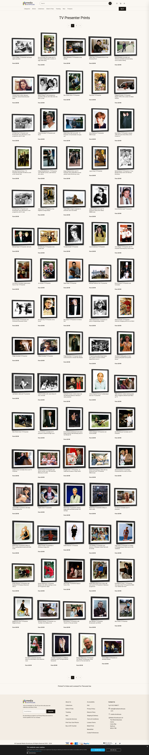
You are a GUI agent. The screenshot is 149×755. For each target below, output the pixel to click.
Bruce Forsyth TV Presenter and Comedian (123, 284)
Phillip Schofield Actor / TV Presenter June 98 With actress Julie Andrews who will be (47, 172)
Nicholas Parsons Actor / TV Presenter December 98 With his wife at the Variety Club (21, 172)
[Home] (30, 3)
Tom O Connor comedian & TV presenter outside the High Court (46, 432)
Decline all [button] (113, 750)
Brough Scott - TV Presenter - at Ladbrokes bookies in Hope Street (72, 470)
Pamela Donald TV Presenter (71, 247)
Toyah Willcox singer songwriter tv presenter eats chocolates (72, 209)
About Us (68, 702)
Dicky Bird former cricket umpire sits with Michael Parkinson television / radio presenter (73, 395)
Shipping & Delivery (92, 715)
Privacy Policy (91, 709)
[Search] (110, 3)
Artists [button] (34, 9)
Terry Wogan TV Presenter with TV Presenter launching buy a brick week (124, 247)
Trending (58, 9)
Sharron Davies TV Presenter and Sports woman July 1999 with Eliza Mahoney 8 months (47, 471)
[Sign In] (124, 3)
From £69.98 (15, 63)
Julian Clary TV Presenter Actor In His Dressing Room (98, 58)
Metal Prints (90, 726)
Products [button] (69, 9)
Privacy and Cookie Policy (35, 751)
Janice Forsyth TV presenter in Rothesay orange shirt (45, 546)
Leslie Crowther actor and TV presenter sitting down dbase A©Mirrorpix (96, 210)
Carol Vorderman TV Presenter (97, 247)
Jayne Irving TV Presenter (95, 171)
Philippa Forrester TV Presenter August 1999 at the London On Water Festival (124, 97)
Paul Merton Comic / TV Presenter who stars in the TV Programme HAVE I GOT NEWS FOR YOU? (124, 585)
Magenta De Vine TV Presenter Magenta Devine (20, 622)
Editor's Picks (50, 9)
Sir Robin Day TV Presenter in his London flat (46, 247)
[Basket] (120, 3)
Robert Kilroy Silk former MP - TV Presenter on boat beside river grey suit (72, 135)
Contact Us (111, 702)
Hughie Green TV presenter (45, 507)
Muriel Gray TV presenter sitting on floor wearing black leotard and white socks (21, 547)
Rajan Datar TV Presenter (70, 283)
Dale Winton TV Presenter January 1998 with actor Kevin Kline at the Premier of (123, 135)
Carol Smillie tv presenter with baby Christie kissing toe (21, 508)
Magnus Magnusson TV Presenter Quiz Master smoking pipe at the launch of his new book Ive (84, 659)
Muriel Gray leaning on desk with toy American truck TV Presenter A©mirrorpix (98, 471)
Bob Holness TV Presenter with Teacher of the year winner (71, 622)
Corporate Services (71, 719)
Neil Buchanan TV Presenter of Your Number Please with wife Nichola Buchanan (124, 172)
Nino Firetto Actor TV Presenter (72, 95)
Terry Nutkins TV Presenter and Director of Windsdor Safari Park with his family (98, 547)
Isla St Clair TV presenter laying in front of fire (72, 584)
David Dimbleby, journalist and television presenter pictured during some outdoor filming (124, 59)
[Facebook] (116, 744)
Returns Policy (91, 712)
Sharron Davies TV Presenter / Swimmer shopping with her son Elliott (124, 320)
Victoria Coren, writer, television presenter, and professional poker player (20, 97)
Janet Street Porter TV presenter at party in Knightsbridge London (98, 320)
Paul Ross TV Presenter (95, 95)
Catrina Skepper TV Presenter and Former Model (97, 432)
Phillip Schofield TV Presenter (19, 356)
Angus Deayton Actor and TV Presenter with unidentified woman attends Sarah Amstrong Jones (72, 172)
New (64, 9)
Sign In (122, 9)
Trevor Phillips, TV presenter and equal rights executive (22, 58)
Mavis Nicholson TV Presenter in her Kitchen (73, 58)
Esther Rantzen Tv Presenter (71, 545)
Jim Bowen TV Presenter (44, 283)
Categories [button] (27, 9)
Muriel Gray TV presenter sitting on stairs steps (98, 508)
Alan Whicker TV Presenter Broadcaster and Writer (96, 622)
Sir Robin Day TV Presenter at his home (46, 320)
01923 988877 (114, 705)
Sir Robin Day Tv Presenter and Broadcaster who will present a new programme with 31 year (21, 135)
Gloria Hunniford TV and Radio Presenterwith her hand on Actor (123, 470)
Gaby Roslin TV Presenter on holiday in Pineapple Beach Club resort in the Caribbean (124, 547)
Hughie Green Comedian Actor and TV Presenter (22, 470)
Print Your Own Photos (72, 722)
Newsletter (90, 729)
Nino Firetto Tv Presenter (121, 621)
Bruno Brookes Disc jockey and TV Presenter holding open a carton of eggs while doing (47, 59)
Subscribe (50, 711)
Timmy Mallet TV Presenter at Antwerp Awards (109, 658)
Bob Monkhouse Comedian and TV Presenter (123, 432)
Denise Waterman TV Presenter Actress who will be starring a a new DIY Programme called (47, 585)
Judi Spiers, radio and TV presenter (21, 394)
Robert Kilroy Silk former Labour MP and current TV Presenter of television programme (98, 585)
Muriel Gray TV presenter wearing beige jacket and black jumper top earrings (72, 509)
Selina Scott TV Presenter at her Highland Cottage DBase (46, 209)
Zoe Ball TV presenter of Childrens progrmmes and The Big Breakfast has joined (59, 659)
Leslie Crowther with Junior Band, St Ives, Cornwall (47, 394)
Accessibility (90, 702)
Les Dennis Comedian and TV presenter (122, 508)
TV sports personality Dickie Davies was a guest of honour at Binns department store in (98, 357)
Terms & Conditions (93, 719)
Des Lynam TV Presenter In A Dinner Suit (73, 320)
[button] (57, 753)
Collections (41, 9)
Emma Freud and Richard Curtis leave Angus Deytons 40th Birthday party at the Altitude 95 (73, 433)
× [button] (147, 746)
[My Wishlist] (117, 3)
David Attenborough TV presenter (123, 209)
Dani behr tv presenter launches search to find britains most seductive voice (34, 659)
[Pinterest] (120, 744)
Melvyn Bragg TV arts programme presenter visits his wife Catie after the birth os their (47, 97)
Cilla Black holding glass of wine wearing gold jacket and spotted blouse (123, 357)
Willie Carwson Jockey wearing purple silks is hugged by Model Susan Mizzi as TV (124, 395)
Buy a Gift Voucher (71, 726)
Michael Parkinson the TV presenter (98, 283)
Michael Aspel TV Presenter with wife (21, 247)
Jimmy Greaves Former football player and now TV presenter (99, 394)
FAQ (88, 705)
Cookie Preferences (93, 732)
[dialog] (74, 750)
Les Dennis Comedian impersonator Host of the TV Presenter (21, 284)
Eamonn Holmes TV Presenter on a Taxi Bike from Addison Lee (47, 622)
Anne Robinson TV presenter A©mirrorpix (96, 134)
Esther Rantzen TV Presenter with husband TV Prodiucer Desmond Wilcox (20, 585)
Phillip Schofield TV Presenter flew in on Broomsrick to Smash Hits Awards (73, 356)
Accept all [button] (98, 750)
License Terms (91, 722)
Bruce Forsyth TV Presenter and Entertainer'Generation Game (20, 320)
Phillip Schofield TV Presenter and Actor (46, 134)
